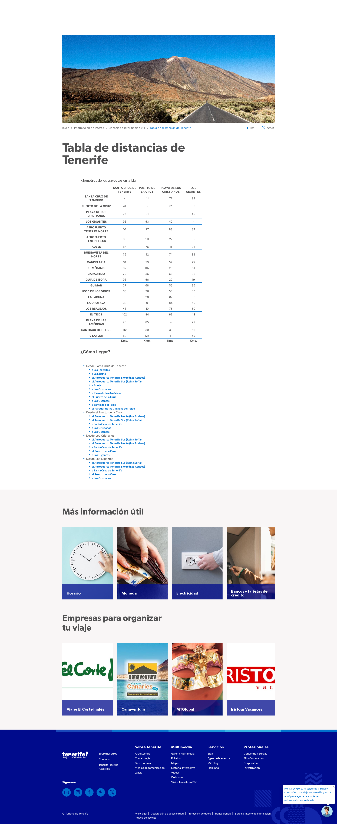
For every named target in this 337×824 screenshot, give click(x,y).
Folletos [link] (176, 758)
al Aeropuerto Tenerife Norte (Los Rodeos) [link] (118, 377)
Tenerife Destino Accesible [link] (108, 766)
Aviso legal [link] (141, 813)
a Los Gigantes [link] (101, 400)
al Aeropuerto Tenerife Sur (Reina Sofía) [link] (117, 381)
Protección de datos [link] (199, 813)
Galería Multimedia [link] (182, 753)
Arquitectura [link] (142, 753)
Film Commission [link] (254, 758)
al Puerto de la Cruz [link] (104, 396)
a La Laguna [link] (99, 373)
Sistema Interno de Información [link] (253, 813)
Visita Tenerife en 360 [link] (184, 782)
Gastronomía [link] (143, 763)
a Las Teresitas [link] (101, 369)
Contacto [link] (104, 759)
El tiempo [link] (213, 767)
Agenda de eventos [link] (218, 758)
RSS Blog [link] (212, 763)
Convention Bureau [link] (255, 753)
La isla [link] (138, 772)
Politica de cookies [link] (145, 817)
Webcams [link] (177, 777)
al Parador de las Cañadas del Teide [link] (113, 408)
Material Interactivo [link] (183, 767)
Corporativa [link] (251, 763)
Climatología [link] (142, 758)
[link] (65, 128)
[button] (327, 811)
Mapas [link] (175, 763)
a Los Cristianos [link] (101, 389)
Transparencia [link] (223, 813)
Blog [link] (210, 753)
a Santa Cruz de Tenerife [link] (107, 424)
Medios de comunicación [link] (150, 767)
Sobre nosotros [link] (108, 753)
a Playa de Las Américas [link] (106, 393)
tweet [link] (270, 128)
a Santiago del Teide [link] (104, 404)
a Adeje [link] (96, 385)
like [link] (252, 128)
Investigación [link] (252, 767)
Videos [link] (175, 772)
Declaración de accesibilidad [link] (167, 813)
